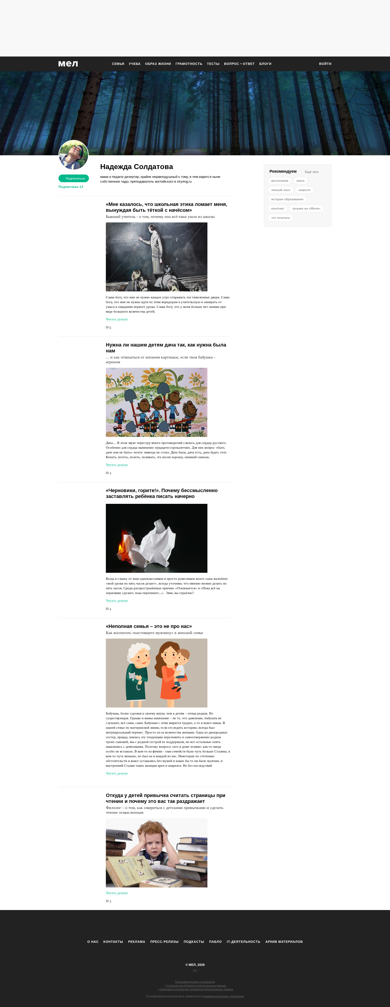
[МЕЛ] (68, 64)
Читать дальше (117, 319)
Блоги (265, 64)
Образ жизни (158, 64)
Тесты (213, 64)
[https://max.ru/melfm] (232, 924)
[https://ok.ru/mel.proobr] (219, 924)
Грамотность (189, 64)
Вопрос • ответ (239, 64)
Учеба (135, 64)
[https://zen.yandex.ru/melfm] (170, 924)
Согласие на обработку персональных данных (196, 985)
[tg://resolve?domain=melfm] (157, 924)
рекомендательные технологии (224, 996)
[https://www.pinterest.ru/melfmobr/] (207, 924)
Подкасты (194, 941)
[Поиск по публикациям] (310, 64)
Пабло (215, 941)
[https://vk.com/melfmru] (182, 924)
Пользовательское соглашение (195, 981)
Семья (118, 64)
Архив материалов (284, 941)
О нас (93, 941)
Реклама (136, 941)
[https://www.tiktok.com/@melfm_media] (195, 924)
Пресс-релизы (164, 941)
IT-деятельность (243, 941)
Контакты (113, 941)
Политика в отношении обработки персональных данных (196, 989)
